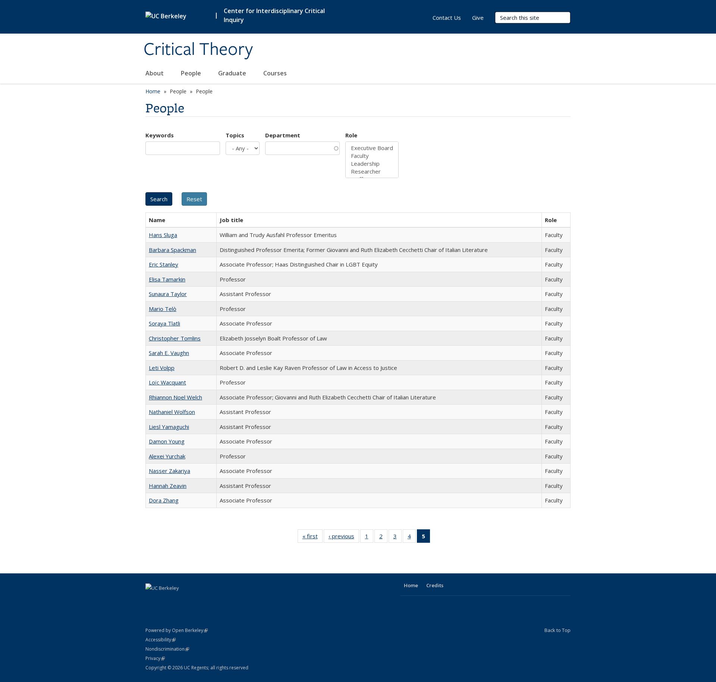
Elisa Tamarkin (167, 279)
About (155, 73)
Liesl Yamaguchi (169, 426)
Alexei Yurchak (167, 456)
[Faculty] (372, 156)
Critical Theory (198, 49)
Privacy (155, 658)
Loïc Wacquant (167, 382)
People (191, 73)
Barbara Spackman (172, 249)
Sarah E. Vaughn (169, 352)
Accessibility (160, 639)
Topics (235, 135)
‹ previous (344, 537)
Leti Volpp (162, 367)
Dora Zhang (164, 500)
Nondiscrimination (167, 649)
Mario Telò (162, 308)
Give (478, 17)
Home (152, 91)
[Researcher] (372, 171)
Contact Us (447, 17)
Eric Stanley (163, 264)
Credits (434, 585)
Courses (275, 73)
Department (282, 135)
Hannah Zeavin (167, 485)
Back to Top (557, 630)
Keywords (159, 135)
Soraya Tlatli (164, 323)
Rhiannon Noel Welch (175, 397)
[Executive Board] (372, 148)
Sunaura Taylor (168, 294)
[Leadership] (372, 164)
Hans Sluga (163, 235)
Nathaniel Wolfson (172, 411)
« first (312, 537)
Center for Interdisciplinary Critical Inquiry (274, 15)
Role (351, 135)
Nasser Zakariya (169, 470)
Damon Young (167, 441)
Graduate (233, 73)
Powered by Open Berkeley (176, 630)
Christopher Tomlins (175, 338)
